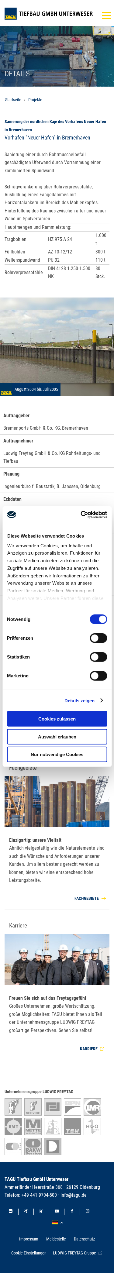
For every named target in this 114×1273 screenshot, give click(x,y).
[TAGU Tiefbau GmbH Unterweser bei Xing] (26, 1212)
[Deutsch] (58, 1223)
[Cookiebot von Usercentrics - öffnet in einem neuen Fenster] (81, 514)
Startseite (13, 99)
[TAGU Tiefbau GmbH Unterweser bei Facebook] (72, 1212)
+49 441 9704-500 (39, 1195)
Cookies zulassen (57, 718)
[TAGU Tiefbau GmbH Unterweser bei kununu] (41, 1212)
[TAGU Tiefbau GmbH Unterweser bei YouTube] (56, 1212)
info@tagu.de (73, 1195)
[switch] (98, 638)
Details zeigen (79, 700)
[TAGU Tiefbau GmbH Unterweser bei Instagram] (87, 1212)
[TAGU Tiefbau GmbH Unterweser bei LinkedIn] (10, 1212)
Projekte (35, 99)
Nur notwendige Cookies (57, 754)
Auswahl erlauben (57, 736)
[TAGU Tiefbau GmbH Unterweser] (49, 14)
